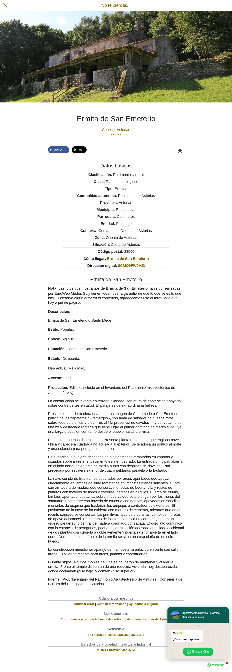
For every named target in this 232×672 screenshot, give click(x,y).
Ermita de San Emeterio (128, 259)
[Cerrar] (5, 5)
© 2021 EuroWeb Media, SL (116, 650)
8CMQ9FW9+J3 (131, 265)
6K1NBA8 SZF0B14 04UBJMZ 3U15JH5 (116, 635)
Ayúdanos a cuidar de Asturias (149, 619)
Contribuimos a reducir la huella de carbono (92, 619)
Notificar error (84, 604)
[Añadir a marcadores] (180, 150)
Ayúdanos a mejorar (143, 604)
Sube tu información (111, 604)
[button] (225, 610)
